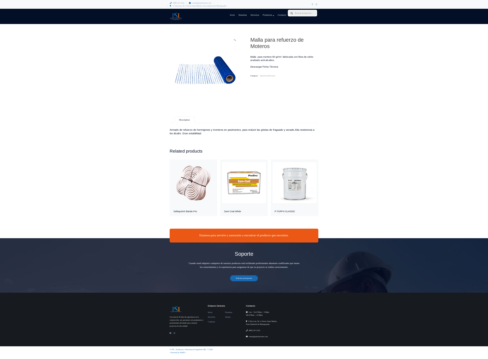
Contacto (211, 322)
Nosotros (228, 312)
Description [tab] (184, 120)
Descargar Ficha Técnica (264, 66)
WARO (182, 353)
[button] (234, 41)
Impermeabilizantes (267, 76)
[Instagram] (174, 333)
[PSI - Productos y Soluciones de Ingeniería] (176, 16)
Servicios (211, 317)
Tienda (227, 317)
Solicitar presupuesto (244, 278)
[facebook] (170, 333)
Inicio (210, 312)
